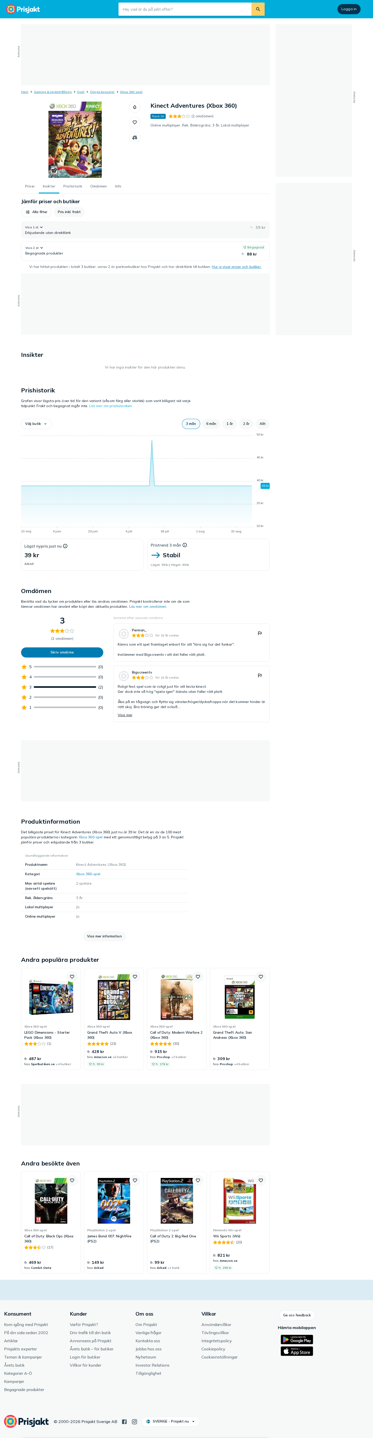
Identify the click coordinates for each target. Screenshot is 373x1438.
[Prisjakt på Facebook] (124, 1421)
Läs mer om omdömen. (148, 606)
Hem (24, 92)
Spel (80, 92)
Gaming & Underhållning (53, 92)
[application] (145, 484)
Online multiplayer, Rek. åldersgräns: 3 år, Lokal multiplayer (199, 125)
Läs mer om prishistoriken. (111, 406)
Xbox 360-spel (131, 92)
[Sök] (258, 9)
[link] (191, 643)
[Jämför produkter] (134, 137)
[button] (134, 107)
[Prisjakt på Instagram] (134, 1421)
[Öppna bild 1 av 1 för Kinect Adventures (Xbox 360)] (75, 140)
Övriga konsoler (102, 92)
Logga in (349, 9)
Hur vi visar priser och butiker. (236, 266)
